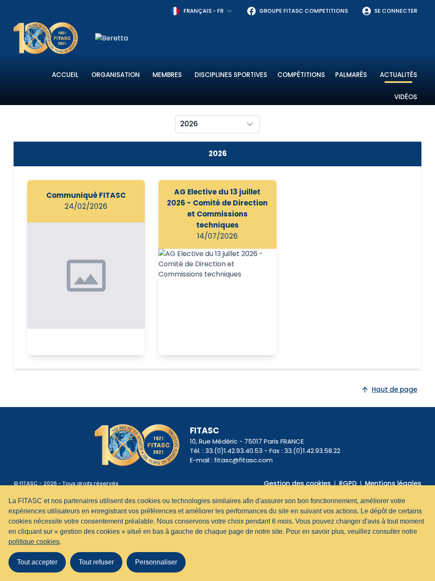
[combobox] (202, 11)
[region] (258, 38)
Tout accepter (37, 562)
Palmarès (351, 74)
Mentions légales (393, 483)
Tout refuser (96, 562)
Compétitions (301, 74)
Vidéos (405, 96)
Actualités (398, 74)
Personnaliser (156, 562)
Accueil (65, 74)
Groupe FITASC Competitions (303, 11)
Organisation (115, 74)
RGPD (348, 483)
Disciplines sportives (231, 74)
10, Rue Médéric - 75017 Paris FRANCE (247, 441)
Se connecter (395, 11)
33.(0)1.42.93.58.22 (312, 450)
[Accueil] (46, 38)
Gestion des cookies (297, 483)
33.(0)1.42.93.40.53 (234, 450)
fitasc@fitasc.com (243, 460)
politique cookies (33, 541)
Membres (167, 74)
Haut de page (394, 389)
